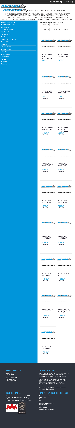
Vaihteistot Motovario (7, 29)
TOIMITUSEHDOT (46, 10)
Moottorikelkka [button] (28, 19)
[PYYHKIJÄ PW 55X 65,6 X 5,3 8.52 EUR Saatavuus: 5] (48, 80)
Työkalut (3, 59)
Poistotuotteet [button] (67, 19)
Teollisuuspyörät (6, 47)
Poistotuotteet (5, 64)
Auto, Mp (4, 51)
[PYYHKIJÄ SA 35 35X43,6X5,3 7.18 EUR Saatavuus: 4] (64, 190)
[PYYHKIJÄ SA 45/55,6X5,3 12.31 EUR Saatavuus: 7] (48, 263)
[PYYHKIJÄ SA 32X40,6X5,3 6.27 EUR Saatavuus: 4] (48, 190)
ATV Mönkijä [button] (39, 19)
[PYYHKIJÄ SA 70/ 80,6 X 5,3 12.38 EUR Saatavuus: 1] (64, 299)
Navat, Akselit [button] (64, 16)
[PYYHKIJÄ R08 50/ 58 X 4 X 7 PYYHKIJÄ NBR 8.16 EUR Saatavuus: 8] (64, 117)
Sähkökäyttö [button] (40, 16)
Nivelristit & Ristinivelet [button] (37, 18)
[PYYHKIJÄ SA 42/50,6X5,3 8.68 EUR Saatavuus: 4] (48, 226)
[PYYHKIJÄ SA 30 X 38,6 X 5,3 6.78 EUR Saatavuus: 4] (64, 153)
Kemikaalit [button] (56, 19)
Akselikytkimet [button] (11, 16)
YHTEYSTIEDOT (34, 10)
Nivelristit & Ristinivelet (7, 42)
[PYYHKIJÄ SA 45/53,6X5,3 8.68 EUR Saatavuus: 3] (64, 226)
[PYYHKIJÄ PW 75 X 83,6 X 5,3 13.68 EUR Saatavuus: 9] (64, 80)
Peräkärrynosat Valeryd (8, 22)
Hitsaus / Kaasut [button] (8, 19)
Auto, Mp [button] (18, 19)
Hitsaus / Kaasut (6, 49)
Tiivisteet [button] (50, 18)
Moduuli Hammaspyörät (8, 24)
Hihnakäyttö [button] (17, 14)
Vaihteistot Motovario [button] (26, 16)
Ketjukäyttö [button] (26, 14)
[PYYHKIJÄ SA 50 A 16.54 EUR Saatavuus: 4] (64, 263)
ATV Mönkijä (5, 56)
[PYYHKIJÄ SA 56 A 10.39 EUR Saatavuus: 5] (48, 299)
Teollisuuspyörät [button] (62, 18)
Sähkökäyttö (5, 32)
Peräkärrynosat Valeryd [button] (41, 14)
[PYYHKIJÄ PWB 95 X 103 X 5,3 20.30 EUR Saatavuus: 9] (48, 117)
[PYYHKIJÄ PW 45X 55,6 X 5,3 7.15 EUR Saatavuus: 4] (64, 44)
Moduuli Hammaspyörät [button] (60, 14)
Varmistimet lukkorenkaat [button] (17, 18)
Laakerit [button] (8, 14)
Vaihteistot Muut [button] (52, 16)
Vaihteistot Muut (6, 34)
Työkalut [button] (48, 19)
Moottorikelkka (5, 54)
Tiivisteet (4, 44)
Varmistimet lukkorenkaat (8, 39)
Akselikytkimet (5, 27)
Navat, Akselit (5, 37)
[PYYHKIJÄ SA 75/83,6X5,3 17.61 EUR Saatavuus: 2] (48, 336)
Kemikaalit (4, 61)
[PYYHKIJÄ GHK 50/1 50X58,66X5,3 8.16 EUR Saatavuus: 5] (48, 44)
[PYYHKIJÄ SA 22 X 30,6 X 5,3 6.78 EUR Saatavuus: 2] (48, 153)
